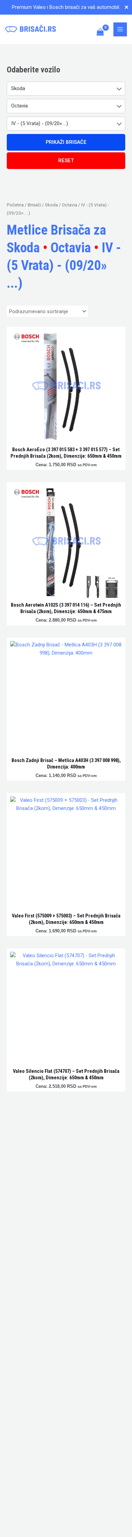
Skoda (51, 204)
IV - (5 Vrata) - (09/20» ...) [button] (39, 123)
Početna (15, 204)
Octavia (69, 204)
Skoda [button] (18, 88)
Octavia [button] (19, 106)
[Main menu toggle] (120, 29)
